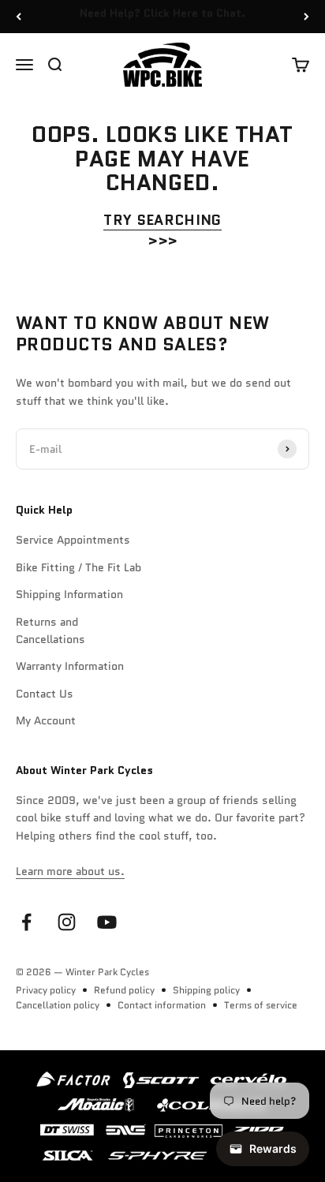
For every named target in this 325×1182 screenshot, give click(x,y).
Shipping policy (206, 990)
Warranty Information (70, 666)
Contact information (162, 1005)
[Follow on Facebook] (26, 922)
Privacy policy (46, 990)
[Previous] (18, 16)
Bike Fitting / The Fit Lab (78, 567)
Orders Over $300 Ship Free (162, 19)
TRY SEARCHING (162, 220)
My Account (46, 720)
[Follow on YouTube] (107, 922)
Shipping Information (69, 594)
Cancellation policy (57, 1005)
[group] (162, 1116)
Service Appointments (73, 540)
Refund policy (124, 990)
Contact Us (44, 693)
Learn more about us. (70, 871)
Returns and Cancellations (50, 630)
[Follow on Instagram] (66, 922)
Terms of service (260, 1005)
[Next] (306, 16)
